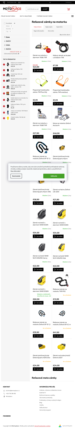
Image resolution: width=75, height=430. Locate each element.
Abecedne (50, 31)
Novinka (9, 29)
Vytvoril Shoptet (66, 426)
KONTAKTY (42, 393)
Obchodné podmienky (45, 398)
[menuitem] (8, 16)
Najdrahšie (59, 27)
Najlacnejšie (48, 27)
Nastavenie (16, 176)
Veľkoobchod (43, 408)
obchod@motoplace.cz (12, 391)
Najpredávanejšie (38, 31)
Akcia (8, 26)
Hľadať (44, 9)
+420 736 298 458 (10, 394)
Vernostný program (44, 410)
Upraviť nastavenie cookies (42, 426)
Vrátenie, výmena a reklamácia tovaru (50, 390)
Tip (8, 32)
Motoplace (8, 396)
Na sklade (10, 23)
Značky (41, 405)
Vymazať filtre (14, 52)
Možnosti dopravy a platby (46, 395)
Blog (40, 403)
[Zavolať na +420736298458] (10, 2)
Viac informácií (15, 171)
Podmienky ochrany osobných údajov (50, 400)
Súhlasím (53, 176)
